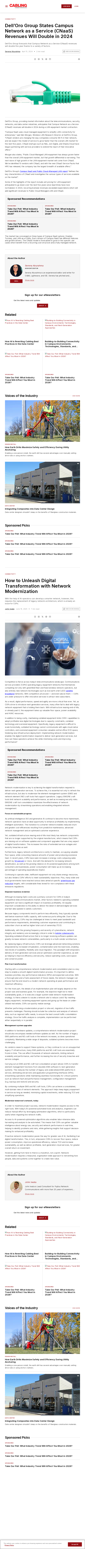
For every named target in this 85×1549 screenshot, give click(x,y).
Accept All (75, 1544)
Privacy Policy (9, 1545)
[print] (79, 59)
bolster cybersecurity (64, 933)
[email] (50, 59)
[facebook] (35, 59)
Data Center (10, 506)
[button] (6, 6)
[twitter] (42, 59)
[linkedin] (39, 59)
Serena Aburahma (12, 51)
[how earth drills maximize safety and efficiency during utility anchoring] (42, 421)
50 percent (19, 861)
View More (76, 396)
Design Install (10, 444)
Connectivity (10, 19)
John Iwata (9, 609)
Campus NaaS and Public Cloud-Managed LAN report (44, 171)
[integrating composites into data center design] (42, 482)
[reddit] (46, 59)
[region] (42, 1544)
